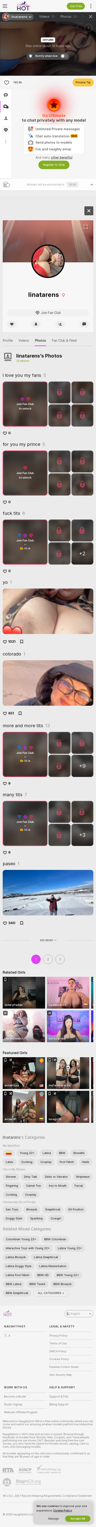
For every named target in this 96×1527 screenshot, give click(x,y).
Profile (8, 341)
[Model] (88, 210)
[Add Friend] (60, 324)
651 (11, 713)
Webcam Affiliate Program (21, 1412)
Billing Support (58, 1404)
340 (11, 923)
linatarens (12, 1137)
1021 (11, 642)
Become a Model (15, 1396)
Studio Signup (13, 1404)
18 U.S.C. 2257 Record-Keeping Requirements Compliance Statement (47, 1495)
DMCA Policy (57, 1351)
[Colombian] (9, 1153)
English (75, 1313)
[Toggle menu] (5, 6)
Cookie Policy (62, 1510)
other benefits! (62, 157)
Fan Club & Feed (64, 341)
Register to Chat (54, 164)
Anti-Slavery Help (60, 1374)
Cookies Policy (59, 1359)
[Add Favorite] (6, 82)
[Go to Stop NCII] (29, 1482)
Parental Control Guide (63, 1367)
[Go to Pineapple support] (7, 1482)
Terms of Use (58, 1343)
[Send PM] (84, 324)
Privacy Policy (58, 1335)
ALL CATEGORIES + (51, 1293)
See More (46, 940)
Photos (68, 17)
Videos (47, 17)
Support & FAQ (58, 1396)
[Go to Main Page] (29, 6)
